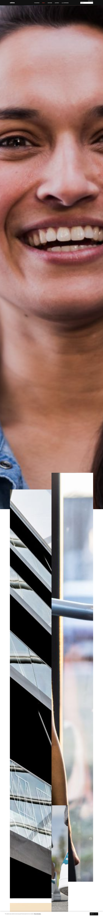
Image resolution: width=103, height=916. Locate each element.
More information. (37, 913)
